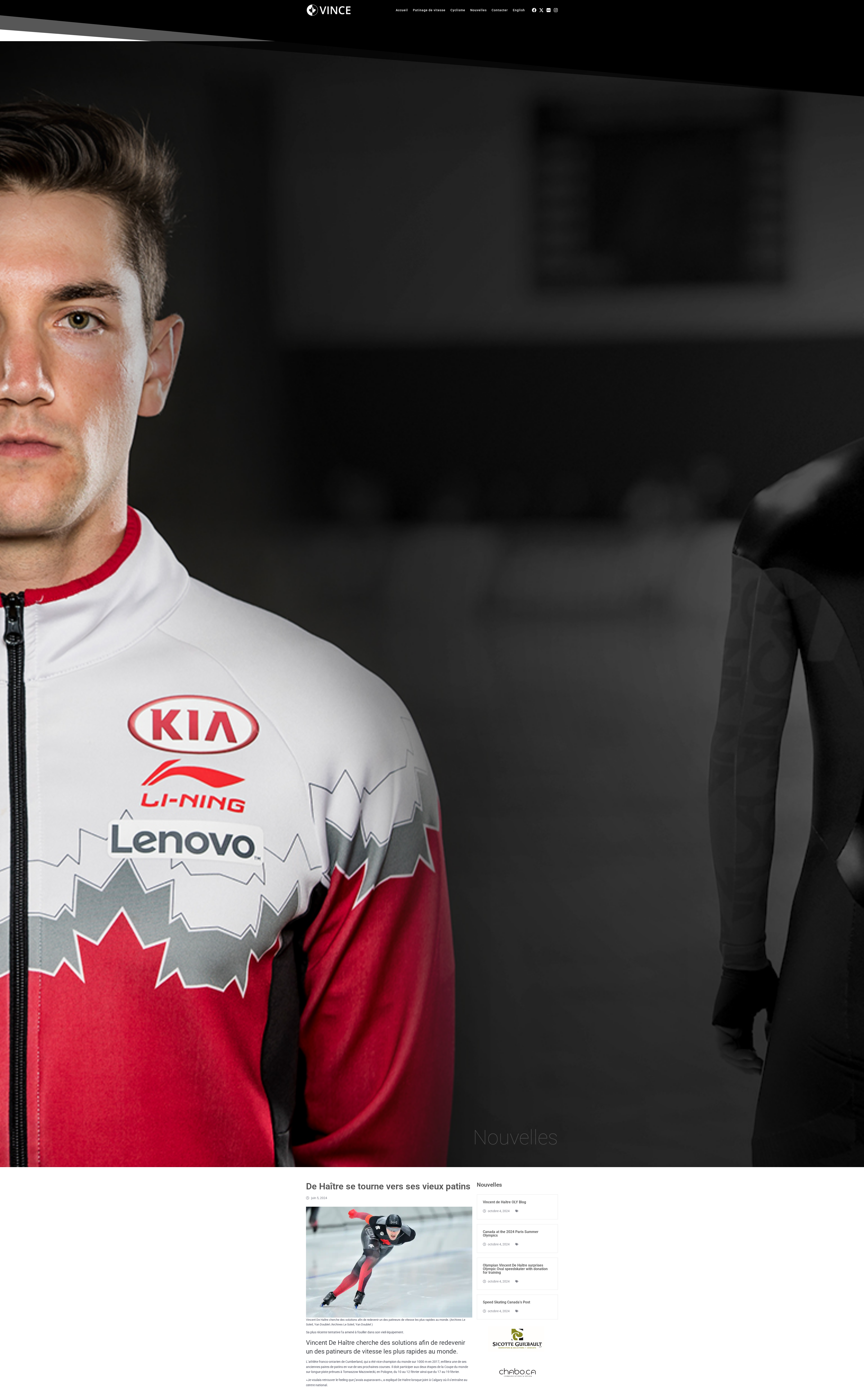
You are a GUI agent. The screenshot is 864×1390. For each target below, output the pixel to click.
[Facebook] (534, 10)
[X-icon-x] (541, 10)
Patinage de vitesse (429, 10)
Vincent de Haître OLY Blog (504, 1202)
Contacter (500, 10)
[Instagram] (556, 10)
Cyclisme (457, 10)
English (519, 10)
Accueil (402, 10)
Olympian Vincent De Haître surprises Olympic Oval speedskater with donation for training (515, 1269)
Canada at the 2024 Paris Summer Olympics (510, 1234)
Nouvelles (478, 10)
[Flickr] (548, 10)
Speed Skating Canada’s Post (506, 1302)
